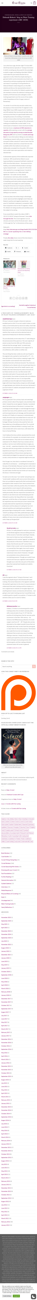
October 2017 (5, 1005)
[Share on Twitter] (16, 298)
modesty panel (9, 830)
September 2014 (6, 1117)
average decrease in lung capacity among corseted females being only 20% (18, 132)
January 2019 (5, 968)
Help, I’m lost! (10, 790)
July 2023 (4, 941)
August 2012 (5, 1201)
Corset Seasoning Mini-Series (10, 866)
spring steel (25, 836)
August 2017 (5, 1012)
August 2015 (5, 1080)
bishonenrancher (12, 606)
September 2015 (6, 1076)
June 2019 (4, 961)
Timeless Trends (20, 838)
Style (2, 897)
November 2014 (6, 1110)
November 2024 (6, 934)
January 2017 (5, 1036)
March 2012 (5, 1218)
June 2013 (4, 1167)
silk (20, 836)
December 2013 (6, 1147)
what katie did (25, 841)
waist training (10, 841)
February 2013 (5, 1181)
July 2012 (4, 1205)
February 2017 (5, 1032)
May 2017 (4, 1022)
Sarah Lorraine (11, 528)
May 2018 (4, 981)
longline (33, 827)
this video (11, 238)
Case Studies (5, 856)
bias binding (10, 819)
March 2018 (5, 988)
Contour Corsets (15, 821)
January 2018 (5, 995)
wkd (32, 841)
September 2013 (6, 1157)
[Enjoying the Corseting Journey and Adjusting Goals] (24, 264)
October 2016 (5, 1046)
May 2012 (4, 1211)
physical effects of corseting (8, 833)
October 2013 (5, 1154)
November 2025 (6, 917)
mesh (3, 830)
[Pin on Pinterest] (23, 298)
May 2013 (4, 1171)
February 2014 (5, 1140)
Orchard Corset (18, 830)
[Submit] (34, 666)
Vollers (3, 841)
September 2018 (6, 975)
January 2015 (5, 1103)
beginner (4, 819)
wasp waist (17, 841)
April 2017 (4, 1025)
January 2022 (5, 951)
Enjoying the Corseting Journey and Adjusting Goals (24, 270)
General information (7, 880)
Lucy (2, 804)
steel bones (4, 838)
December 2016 (6, 1039)
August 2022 (5, 948)
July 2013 (4, 1164)
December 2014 (6, 1107)
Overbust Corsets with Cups (15, 794)
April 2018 (4, 985)
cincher (7, 821)
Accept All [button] (16, 1296)
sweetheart (12, 838)
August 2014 (5, 1120)
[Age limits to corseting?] (9, 264)
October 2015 (5, 1073)
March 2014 (5, 1137)
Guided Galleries (6, 883)
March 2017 (5, 1029)
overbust (26, 830)
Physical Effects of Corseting (23, 15)
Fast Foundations (6, 873)
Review (31, 833)
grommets (31, 824)
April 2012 (4, 1215)
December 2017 (6, 998)
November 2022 (6, 944)
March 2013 (5, 1178)
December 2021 (6, 954)
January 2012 (5, 1225)
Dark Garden (5, 824)
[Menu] (2, 3)
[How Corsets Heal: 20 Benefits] (9, 281)
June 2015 (4, 1086)
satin (10, 836)
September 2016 (6, 1049)
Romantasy (4, 836)
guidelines (4, 827)
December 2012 (6, 1188)
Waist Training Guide (7, 904)
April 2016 (4, 1056)
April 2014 (4, 1134)
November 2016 (6, 1042)
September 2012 (6, 1198)
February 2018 (5, 992)
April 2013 (4, 1174)
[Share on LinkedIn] (26, 298)
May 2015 (4, 1090)
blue (20, 819)
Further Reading (9, 15)
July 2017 (4, 1015)
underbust (28, 838)
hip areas (10, 827)
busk (3, 821)
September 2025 (6, 921)
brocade (32, 819)
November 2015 (6, 1069)
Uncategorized (5, 900)
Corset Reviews (5, 863)
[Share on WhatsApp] (10, 298)
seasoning (15, 836)
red (27, 833)
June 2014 (4, 1127)
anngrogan (6, 397)
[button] (33, 1296)
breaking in (25, 819)
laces (28, 827)
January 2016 (5, 1063)
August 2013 (5, 1161)
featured (25, 824)
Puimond (23, 833)
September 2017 (6, 1008)
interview (23, 827)
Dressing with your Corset (9, 870)
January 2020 (5, 958)
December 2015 (6, 1066)
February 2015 (5, 1100)
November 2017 (6, 1002)
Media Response (6, 890)
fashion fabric (18, 824)
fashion (11, 824)
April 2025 (4, 927)
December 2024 (6, 931)
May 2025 (4, 924)
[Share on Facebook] (13, 298)
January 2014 (5, 1144)
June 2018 (4, 978)
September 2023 (6, 938)
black (16, 819)
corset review (28, 821)
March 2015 (5, 1096)
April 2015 (4, 1093)
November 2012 (6, 1191)
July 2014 (4, 1124)
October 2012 (5, 1194)
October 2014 (5, 1113)
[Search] (31, 3)
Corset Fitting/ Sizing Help (9, 860)
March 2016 (5, 1059)
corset (22, 821)
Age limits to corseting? (9, 268)
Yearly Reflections (6, 907)
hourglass (16, 827)
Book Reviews (5, 853)
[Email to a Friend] (20, 298)
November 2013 (6, 1150)
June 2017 (4, 1019)
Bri (3, 575)
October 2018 (5, 971)
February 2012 (5, 1222)
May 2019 (4, 965)
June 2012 (4, 1208)
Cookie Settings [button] (7, 1296)
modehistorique (7, 319)
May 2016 (4, 1052)
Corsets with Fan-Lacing (13, 804)
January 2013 (5, 1184)
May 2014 (4, 1130)
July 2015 (4, 1083)
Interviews (4, 887)
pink (18, 833)
